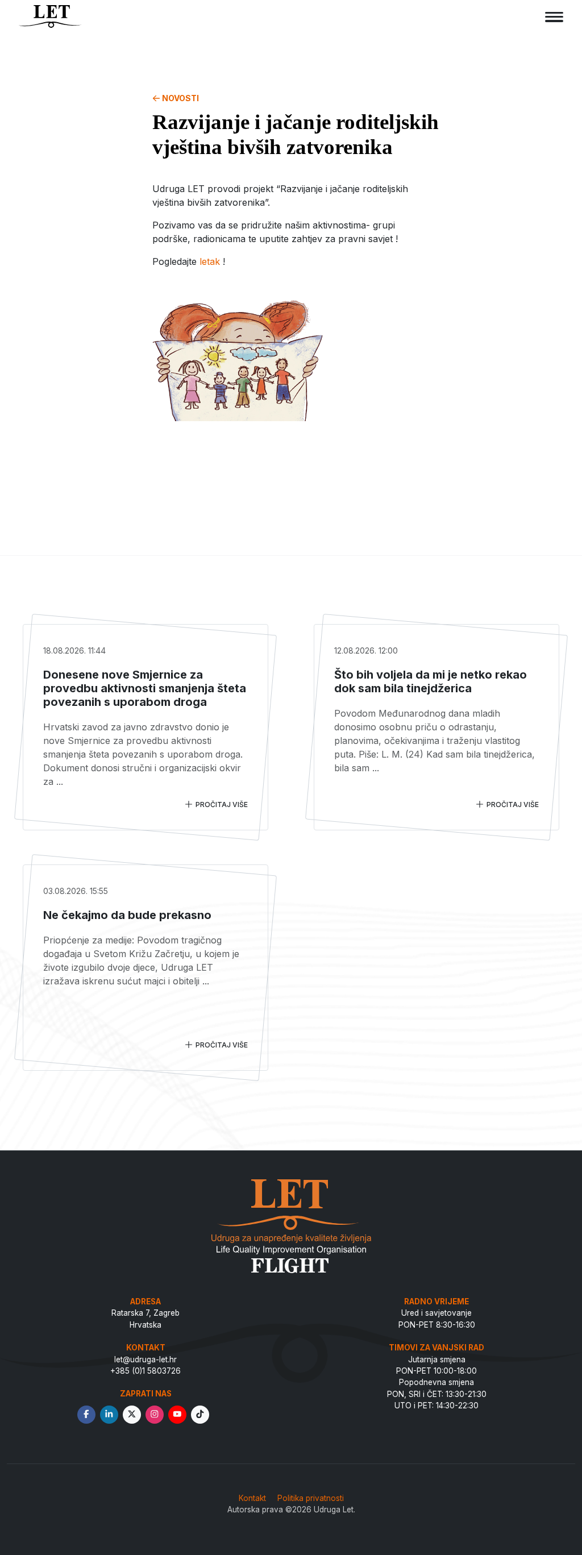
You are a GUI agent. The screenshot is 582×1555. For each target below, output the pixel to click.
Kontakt (252, 1498)
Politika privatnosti (310, 1498)
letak (209, 261)
